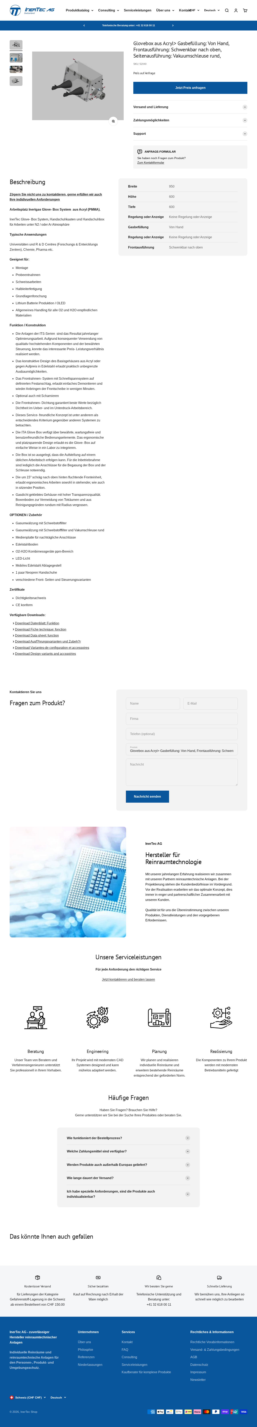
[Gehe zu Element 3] (16, 70)
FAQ (125, 1349)
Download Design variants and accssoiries (45, 653)
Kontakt (185, 10)
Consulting (106, 10)
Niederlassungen (90, 1364)
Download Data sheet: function (37, 635)
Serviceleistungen (137, 10)
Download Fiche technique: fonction (40, 629)
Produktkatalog (77, 10)
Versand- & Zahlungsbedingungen (214, 1349)
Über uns (163, 10)
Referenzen (86, 1357)
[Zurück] (84, 25)
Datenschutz (199, 1364)
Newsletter (198, 1379)
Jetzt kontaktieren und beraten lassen (128, 979)
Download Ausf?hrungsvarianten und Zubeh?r (48, 641)
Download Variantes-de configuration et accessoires (52, 647)
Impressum (198, 1372)
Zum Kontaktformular (150, 162)
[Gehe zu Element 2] (16, 58)
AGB (193, 1357)
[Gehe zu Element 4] (16, 81)
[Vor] (173, 25)
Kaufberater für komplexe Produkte (146, 1372)
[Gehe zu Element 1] (16, 45)
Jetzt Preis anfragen (190, 87)
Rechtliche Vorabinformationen (212, 1342)
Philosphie (85, 1349)
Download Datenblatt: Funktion (37, 623)
